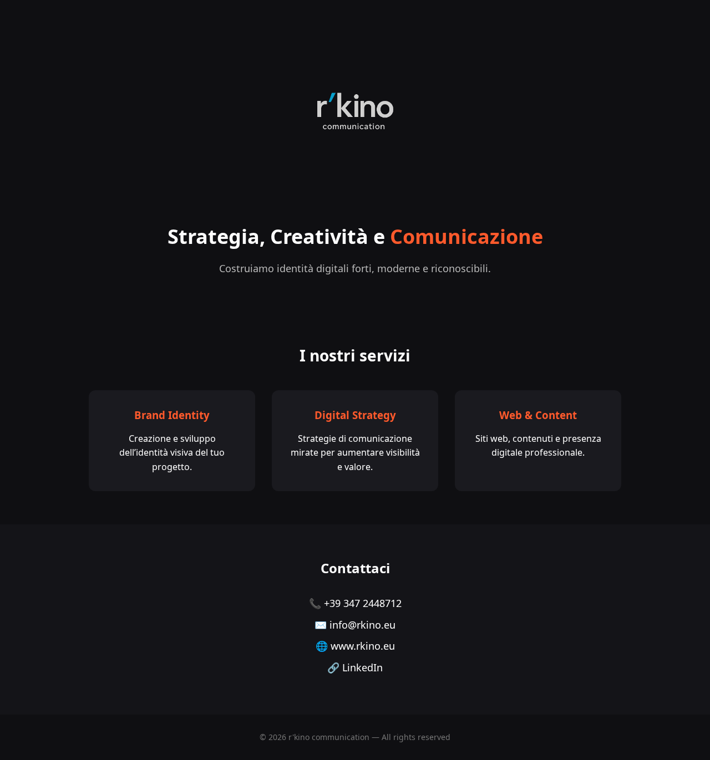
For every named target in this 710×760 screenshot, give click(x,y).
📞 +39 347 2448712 (355, 603)
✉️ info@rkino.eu (355, 624)
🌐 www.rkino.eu (355, 645)
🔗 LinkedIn (355, 667)
